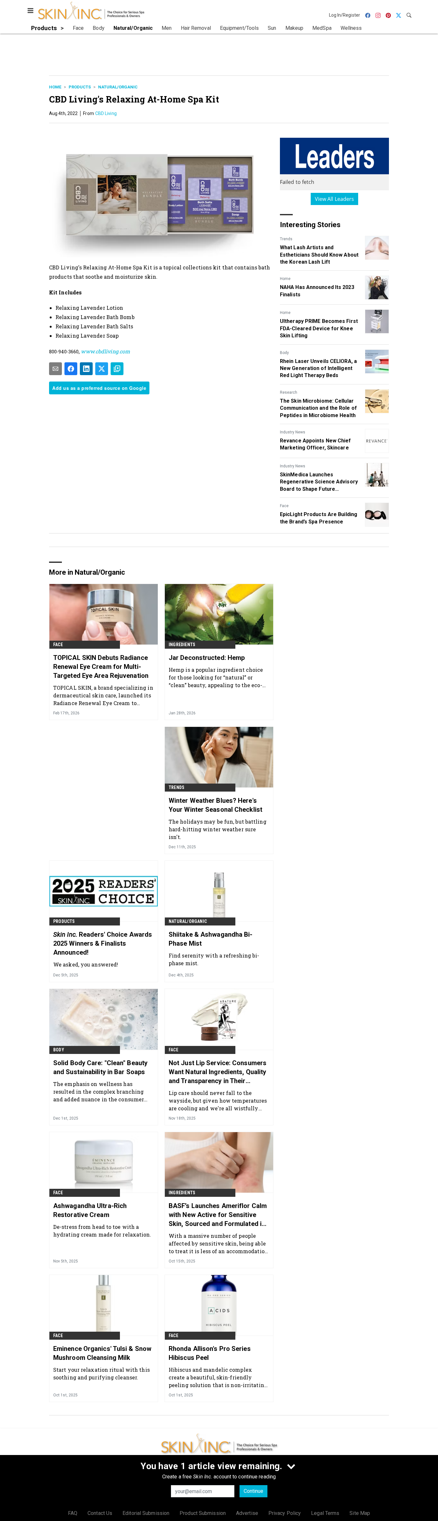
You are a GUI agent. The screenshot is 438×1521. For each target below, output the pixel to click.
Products (80, 87)
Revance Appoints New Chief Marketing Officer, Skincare (315, 444)
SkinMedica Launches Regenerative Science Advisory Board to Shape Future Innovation (319, 482)
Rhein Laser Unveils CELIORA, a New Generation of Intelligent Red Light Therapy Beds (318, 368)
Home (55, 87)
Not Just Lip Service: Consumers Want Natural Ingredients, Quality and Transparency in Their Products (217, 1072)
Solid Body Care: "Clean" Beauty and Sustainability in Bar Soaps (100, 1067)
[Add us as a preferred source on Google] (117, 368)
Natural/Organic (118, 87)
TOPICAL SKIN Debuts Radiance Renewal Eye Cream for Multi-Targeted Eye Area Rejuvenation (100, 666)
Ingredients (182, 644)
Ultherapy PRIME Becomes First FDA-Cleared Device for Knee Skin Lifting (319, 328)
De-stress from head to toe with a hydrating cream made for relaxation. (102, 1230)
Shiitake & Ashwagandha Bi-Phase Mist (211, 939)
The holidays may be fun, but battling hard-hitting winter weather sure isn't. (217, 829)
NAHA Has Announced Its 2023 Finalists (317, 290)
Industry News (292, 432)
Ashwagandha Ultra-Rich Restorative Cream (90, 1210)
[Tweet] (101, 368)
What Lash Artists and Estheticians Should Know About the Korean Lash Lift (319, 254)
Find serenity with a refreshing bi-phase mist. (214, 959)
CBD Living (106, 113)
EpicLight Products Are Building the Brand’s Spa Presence (318, 517)
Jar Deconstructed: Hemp (207, 658)
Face (284, 506)
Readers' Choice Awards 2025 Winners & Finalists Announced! (102, 943)
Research (288, 392)
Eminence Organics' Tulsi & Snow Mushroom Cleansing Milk (102, 1353)
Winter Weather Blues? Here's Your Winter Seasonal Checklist (215, 805)
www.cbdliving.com (105, 351)
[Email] (55, 368)
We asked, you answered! (85, 964)
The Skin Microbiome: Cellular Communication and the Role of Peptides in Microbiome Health (318, 408)
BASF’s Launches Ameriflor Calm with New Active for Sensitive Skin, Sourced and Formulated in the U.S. (218, 1215)
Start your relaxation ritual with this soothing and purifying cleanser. (101, 1373)
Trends (286, 239)
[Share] (70, 368)
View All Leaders (334, 198)
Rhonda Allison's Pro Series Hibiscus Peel (210, 1353)
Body (284, 352)
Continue (253, 1491)
